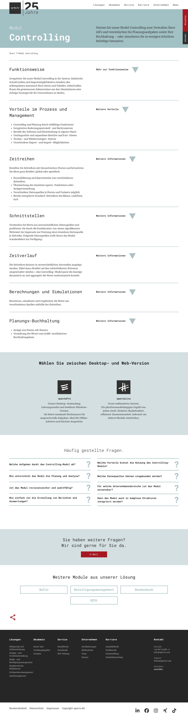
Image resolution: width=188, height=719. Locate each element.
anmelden (158, 669)
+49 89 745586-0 (162, 649)
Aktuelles (185, 20)
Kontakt (185, 38)
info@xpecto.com (162, 652)
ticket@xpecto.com (162, 661)
